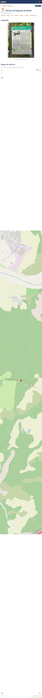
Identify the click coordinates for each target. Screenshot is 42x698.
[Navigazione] (39, 2)
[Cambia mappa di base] (2, 77)
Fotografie (3, 15)
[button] (27, 59)
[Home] (3, 2)
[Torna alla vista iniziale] (40, 693)
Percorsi (21, 15)
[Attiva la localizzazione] (2, 693)
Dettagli (16, 15)
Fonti (12, 15)
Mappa (8, 15)
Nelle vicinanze (33, 15)
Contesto (27, 15)
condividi (38, 5)
